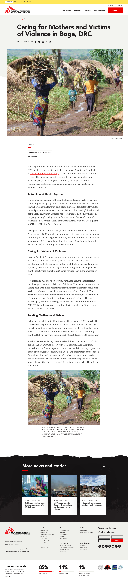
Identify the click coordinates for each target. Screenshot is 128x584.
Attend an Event (64, 534)
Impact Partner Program (46, 541)
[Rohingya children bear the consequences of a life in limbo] (35, 495)
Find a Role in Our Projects (66, 547)
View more (33, 156)
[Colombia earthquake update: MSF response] (93, 495)
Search (120, 5)
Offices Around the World (86, 532)
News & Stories (29, 19)
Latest (87, 10)
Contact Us (82, 545)
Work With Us (112, 5)
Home (19, 19)
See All (102, 467)
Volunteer (62, 536)
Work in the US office (65, 545)
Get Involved (99, 10)
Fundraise (62, 532)
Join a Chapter (63, 538)
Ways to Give (43, 536)
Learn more (40, 2)
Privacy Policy (83, 547)
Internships (63, 551)
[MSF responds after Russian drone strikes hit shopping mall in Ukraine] (64, 495)
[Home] (19, 9)
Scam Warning (83, 549)
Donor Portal (43, 532)
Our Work (66, 10)
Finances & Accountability (47, 534)
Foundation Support (45, 545)
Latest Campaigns (64, 530)
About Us (77, 10)
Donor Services (44, 530)
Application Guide (64, 549)
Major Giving (43, 538)
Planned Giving (44, 543)
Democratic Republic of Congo (40, 152)
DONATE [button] (115, 10)
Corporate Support (45, 547)
